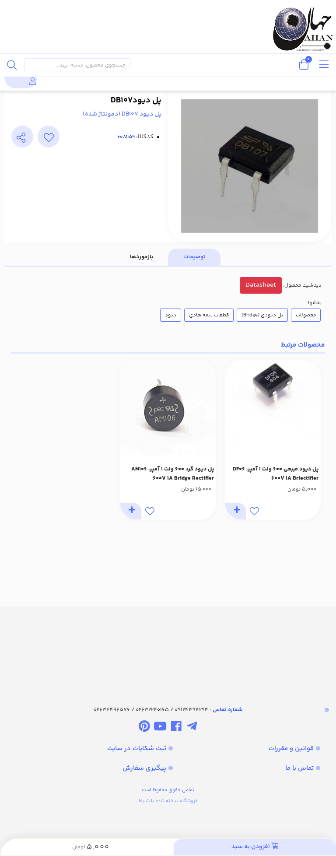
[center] (11, 64)
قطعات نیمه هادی (209, 315)
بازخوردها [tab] (142, 257)
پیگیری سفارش (144, 768)
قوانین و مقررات (291, 749)
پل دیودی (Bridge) (262, 315)
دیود (170, 315)
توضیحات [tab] (194, 257)
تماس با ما (299, 768)
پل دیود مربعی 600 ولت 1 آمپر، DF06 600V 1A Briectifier (275, 474)
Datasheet (260, 285)
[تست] (192, 727)
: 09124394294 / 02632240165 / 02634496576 (168, 709)
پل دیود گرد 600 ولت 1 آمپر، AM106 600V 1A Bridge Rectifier (172, 474)
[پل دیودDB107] (168, 648)
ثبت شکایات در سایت (136, 749)
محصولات (306, 315)
